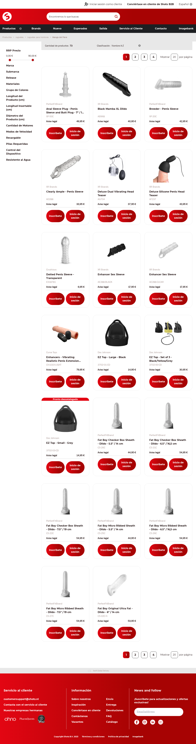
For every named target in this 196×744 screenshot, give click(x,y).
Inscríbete (55, 133)
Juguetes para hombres (38, 37)
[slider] (10, 60)
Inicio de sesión (75, 133)
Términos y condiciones (93, 736)
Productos (7, 37)
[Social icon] (137, 723)
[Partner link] (10, 719)
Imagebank (137, 736)
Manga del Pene (59, 37)
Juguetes (19, 37)
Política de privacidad (118, 736)
